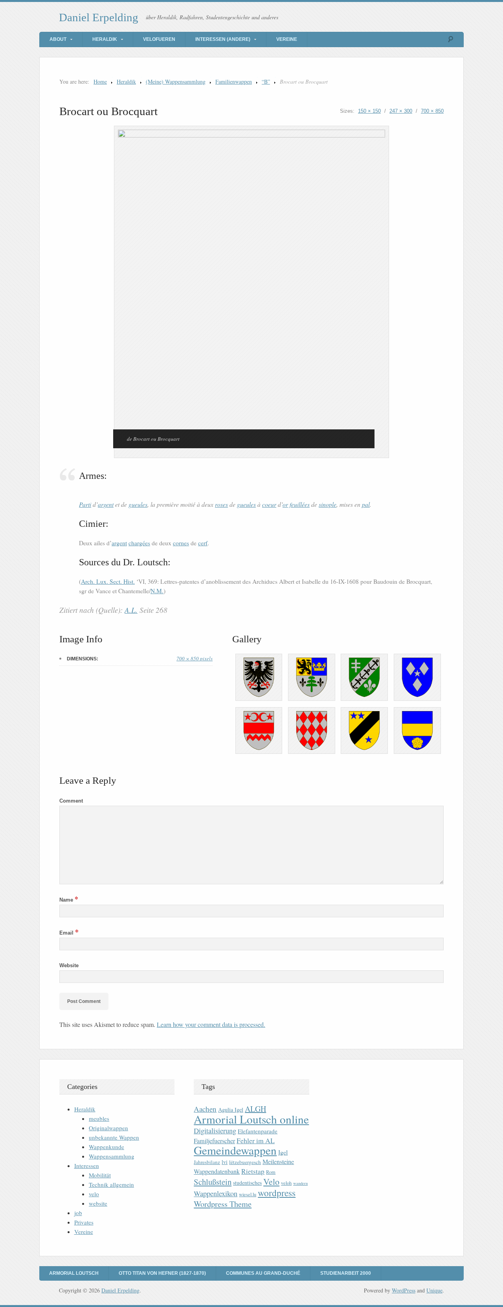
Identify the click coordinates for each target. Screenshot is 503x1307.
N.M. (157, 591)
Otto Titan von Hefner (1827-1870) (162, 1273)
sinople (327, 504)
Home (100, 81)
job (78, 1213)
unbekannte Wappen (114, 1137)
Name (68, 900)
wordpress (277, 1192)
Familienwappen (233, 81)
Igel (283, 1152)
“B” (266, 81)
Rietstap (252, 1171)
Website (69, 965)
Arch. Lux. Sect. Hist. (108, 581)
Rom (270, 1172)
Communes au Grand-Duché (263, 1273)
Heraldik (104, 39)
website (98, 1203)
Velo (271, 1181)
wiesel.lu (247, 1194)
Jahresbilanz (207, 1162)
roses (221, 504)
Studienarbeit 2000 (345, 1273)
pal (366, 504)
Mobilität (100, 1175)
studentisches (247, 1182)
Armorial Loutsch (74, 1273)
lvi (225, 1162)
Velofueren (159, 39)
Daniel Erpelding (98, 17)
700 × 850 (432, 111)
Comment (71, 801)
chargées (139, 543)
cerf (202, 543)
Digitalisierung (215, 1130)
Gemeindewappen (235, 1150)
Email (69, 933)
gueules (138, 504)
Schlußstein (212, 1181)
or (285, 504)
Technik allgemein (111, 1184)
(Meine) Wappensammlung (176, 81)
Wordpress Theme (223, 1204)
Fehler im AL (256, 1140)
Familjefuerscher (214, 1141)
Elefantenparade (257, 1131)
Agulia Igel (230, 1109)
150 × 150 (369, 111)
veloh (286, 1183)
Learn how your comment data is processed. (211, 1024)
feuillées (300, 504)
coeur (269, 504)
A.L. (131, 610)
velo (94, 1194)
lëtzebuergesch (245, 1162)
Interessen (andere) (222, 39)
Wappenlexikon (215, 1193)
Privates (84, 1222)
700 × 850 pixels (194, 658)
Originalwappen (108, 1128)
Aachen (205, 1109)
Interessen (86, 1166)
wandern (300, 1183)
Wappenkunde (106, 1147)
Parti (85, 504)
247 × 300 (400, 111)
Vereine (286, 39)
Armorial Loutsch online (251, 1119)
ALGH (255, 1109)
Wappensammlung (111, 1156)
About (58, 39)
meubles (99, 1118)
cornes (181, 543)
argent (106, 504)
